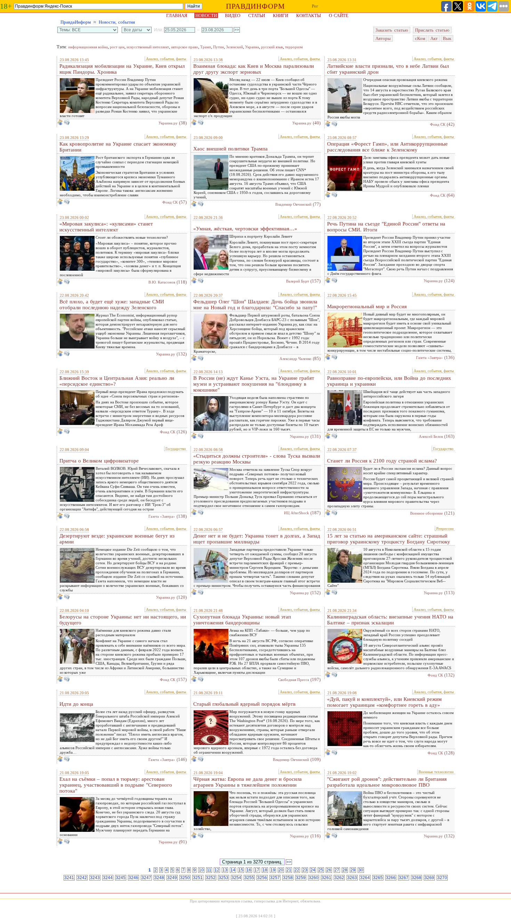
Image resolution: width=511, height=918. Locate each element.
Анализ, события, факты (166, 59)
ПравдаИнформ (75, 22)
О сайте (338, 15)
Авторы (383, 38)
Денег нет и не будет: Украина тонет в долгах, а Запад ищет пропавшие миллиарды (256, 538)
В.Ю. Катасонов (161, 282)
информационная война (88, 47)
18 (264, 870)
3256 (262, 877)
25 (320, 870)
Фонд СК (437, 124)
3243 (95, 877)
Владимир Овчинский (293, 204)
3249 (172, 877)
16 (248, 870)
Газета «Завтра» (429, 357)
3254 (236, 877)
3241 (69, 877)
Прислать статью (432, 30)
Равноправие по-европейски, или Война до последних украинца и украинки (389, 381)
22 (296, 870)
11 (209, 870)
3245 (120, 877)
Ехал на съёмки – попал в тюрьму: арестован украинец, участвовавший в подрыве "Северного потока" (115, 785)
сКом (420, 38)
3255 (249, 877)
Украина (252, 47)
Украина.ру (168, 123)
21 (288, 870)
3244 (108, 877)
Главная (176, 15)
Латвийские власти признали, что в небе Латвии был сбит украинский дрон (388, 69)
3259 (301, 877)
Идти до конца (76, 704)
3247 (146, 877)
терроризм (294, 47)
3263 (352, 877)
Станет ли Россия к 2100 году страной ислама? (382, 461)
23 (304, 870)
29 (352, 870)
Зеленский (234, 47)
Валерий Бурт (297, 281)
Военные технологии (436, 772)
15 (240, 870)
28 (344, 870)
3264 (365, 877)
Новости (206, 15)
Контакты (308, 15)
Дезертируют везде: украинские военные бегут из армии (117, 538)
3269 (429, 877)
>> (288, 862)
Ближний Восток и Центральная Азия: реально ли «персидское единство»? (116, 381)
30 (360, 870)
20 (280, 870)
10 (201, 870)
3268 (416, 877)
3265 (378, 877)
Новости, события (117, 22)
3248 (159, 877)
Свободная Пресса (293, 680)
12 (216, 870)
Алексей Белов (431, 436)
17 (256, 870)
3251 (198, 877)
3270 (442, 877)
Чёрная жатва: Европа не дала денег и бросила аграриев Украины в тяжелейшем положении (247, 782)
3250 (185, 877)
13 (224, 870)
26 (328, 870)
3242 (82, 877)
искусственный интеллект (148, 47)
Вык (447, 38)
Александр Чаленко (295, 358)
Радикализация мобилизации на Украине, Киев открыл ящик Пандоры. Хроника (122, 69)
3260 (313, 877)
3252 (211, 877)
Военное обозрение (426, 513)
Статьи (256, 15)
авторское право (184, 47)
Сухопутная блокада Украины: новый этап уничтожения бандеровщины (242, 619)
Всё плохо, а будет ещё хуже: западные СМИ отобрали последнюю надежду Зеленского (111, 304)
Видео (232, 15)
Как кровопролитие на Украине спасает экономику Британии (118, 147)
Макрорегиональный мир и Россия (367, 306)
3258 (288, 877)
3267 (403, 877)
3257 (275, 877)
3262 (339, 877)
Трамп (205, 47)
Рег (315, 6)
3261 (326, 877)
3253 (223, 877)
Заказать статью (391, 30)
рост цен (117, 47)
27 (336, 870)
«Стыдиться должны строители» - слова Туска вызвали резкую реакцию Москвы (256, 459)
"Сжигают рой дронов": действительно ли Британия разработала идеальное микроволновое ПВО (387, 782)
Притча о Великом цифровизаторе (99, 461)
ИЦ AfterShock (296, 513)
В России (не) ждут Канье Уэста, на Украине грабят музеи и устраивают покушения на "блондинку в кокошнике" (253, 384)
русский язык (272, 47)
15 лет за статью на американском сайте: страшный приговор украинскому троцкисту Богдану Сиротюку (388, 538)
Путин (218, 47)
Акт (434, 38)
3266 (391, 877)
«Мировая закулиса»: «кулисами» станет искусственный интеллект (106, 226)
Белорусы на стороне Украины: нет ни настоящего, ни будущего (122, 619)
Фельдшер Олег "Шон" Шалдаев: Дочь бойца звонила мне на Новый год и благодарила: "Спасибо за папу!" (255, 304)
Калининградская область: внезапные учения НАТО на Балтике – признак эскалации (390, 619)
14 (232, 870)
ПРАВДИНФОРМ (255, 6)
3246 (133, 877)
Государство (175, 448)
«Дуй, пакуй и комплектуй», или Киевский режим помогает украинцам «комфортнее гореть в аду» (384, 702)
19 (272, 870)
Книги (280, 15)
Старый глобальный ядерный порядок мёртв (244, 704)
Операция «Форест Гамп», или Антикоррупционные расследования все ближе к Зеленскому (387, 147)
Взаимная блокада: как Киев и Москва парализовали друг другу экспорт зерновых (253, 69)
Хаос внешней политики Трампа (230, 148)
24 (312, 870)
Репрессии (445, 528)
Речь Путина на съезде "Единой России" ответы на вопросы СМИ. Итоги (386, 226)
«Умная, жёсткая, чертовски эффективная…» (245, 228)
